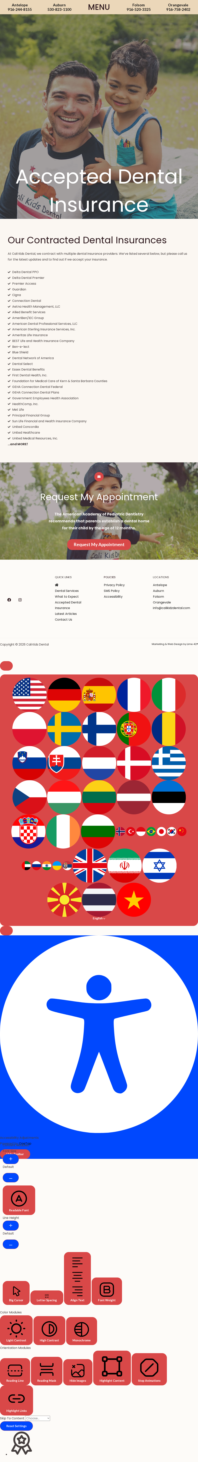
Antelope (160, 585)
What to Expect (67, 596)
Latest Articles (66, 614)
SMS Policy (112, 591)
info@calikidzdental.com (171, 608)
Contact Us (63, 619)
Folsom (158, 596)
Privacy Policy (114, 585)
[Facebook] (9, 599)
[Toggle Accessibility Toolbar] (6, 666)
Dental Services (67, 591)
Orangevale (162, 602)
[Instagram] (20, 599)
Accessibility (113, 596)
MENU (99, 7)
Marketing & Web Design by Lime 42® (175, 644)
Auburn (158, 591)
